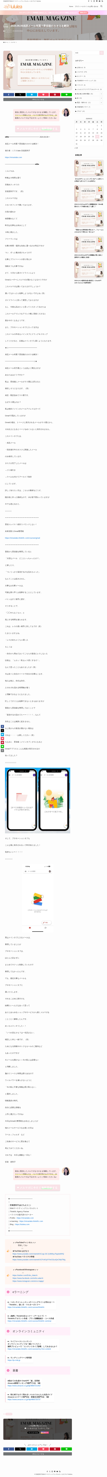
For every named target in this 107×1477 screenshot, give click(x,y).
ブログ (81, 111)
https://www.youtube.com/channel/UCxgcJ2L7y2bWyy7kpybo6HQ (38, 1254)
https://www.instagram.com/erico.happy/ (28, 1281)
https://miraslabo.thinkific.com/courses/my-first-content (29, 1349)
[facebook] (88, 1)
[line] (97, 1)
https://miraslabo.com (13, 157)
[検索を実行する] (101, 53)
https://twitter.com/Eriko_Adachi (25, 1275)
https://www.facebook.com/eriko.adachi (28, 1278)
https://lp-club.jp (14, 1360)
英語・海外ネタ (83, 102)
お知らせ (81, 67)
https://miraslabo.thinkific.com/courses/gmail (22, 538)
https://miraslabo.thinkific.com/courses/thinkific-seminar (29, 1321)
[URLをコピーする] (2, 750)
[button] (8, 94)
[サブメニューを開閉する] (101, 93)
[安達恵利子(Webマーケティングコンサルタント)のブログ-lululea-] (12, 6)
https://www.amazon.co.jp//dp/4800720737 (24, 1399)
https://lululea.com (22, 1224)
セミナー (81, 76)
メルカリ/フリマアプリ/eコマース (89, 89)
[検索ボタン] (101, 6)
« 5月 (76, 148)
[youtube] (99, 1)
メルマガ (8, 31)
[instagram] (94, 1)
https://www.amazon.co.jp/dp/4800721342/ (24, 1386)
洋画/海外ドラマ (83, 107)
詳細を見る (83, 12)
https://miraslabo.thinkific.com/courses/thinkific (26, 1307)
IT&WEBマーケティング (86, 80)
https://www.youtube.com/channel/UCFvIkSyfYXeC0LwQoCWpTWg (39, 1260)
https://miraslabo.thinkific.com (31, 1221)
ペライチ (81, 85)
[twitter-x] (91, 1)
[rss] (102, 1)
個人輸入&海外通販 (85, 94)
